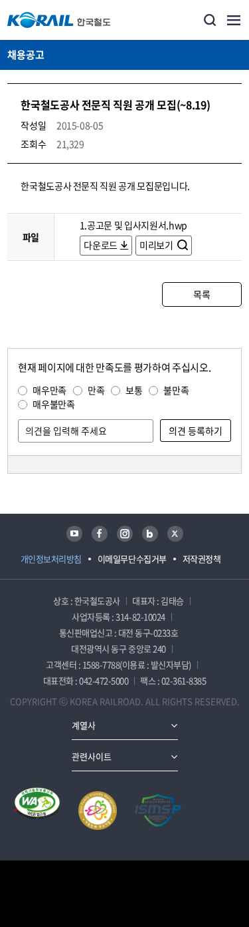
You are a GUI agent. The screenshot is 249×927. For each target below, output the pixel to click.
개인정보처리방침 (51, 558)
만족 (96, 390)
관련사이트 (92, 756)
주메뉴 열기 (234, 20)
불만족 (176, 390)
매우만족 (49, 390)
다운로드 (101, 245)
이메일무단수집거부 (132, 558)
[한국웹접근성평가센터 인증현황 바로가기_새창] (37, 810)
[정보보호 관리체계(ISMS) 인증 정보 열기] (158, 810)
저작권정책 (202, 558)
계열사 (84, 725)
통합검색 (210, 20)
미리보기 (157, 245)
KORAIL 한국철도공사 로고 (59, 20)
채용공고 (25, 54)
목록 (201, 294)
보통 (133, 390)
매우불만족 (53, 404)
